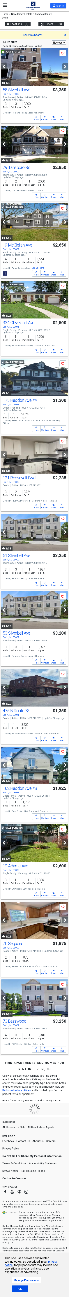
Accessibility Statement (43, 1163)
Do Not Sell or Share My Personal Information (32, 1156)
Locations (19, 24)
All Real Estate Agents (41, 1127)
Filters (54, 24)
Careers (51, 1141)
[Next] (65, 66)
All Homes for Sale (13, 1127)
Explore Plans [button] (56, 1220)
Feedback (8, 1141)
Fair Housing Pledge (33, 1171)
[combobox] (59, 42)
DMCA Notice (10, 1171)
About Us (38, 1141)
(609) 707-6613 (37, 268)
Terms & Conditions (14, 1163)
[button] (58, 5)
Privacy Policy (10, 1148)
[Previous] (4, 66)
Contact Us (23, 1141)
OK (20, 1288)
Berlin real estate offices (16, 1090)
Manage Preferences (26, 1280)
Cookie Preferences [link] (14, 1178)
